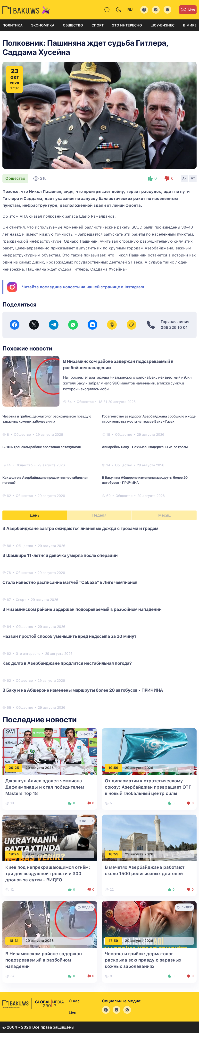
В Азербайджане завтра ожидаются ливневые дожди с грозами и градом (80, 528)
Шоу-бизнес (162, 25)
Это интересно (127, 25)
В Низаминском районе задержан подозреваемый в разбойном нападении (82, 609)
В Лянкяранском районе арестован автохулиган (41, 447)
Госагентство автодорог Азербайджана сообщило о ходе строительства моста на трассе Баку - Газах (149, 418)
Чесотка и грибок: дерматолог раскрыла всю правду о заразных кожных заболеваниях (46, 418)
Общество (73, 25)
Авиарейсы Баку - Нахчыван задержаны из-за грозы (145, 447)
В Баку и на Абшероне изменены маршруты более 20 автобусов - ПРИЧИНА (145, 480)
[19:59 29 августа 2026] (149, 751)
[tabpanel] (99, 617)
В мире (190, 25)
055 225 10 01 (174, 327)
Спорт (97, 25)
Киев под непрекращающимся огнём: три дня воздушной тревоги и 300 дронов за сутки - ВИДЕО (47, 873)
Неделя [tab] (99, 515)
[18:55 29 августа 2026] (149, 837)
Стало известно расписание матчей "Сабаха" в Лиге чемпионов (70, 582)
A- (184, 178)
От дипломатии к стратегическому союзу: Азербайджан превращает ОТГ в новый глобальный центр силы (148, 787)
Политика (12, 25)
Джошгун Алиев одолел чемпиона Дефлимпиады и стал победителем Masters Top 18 (44, 787)
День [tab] (35, 515)
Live (191, 9)
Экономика (42, 25)
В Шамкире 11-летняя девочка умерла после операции (60, 555)
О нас (74, 1001)
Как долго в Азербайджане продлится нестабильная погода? (45, 480)
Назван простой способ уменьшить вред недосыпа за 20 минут (69, 636)
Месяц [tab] (164, 515)
